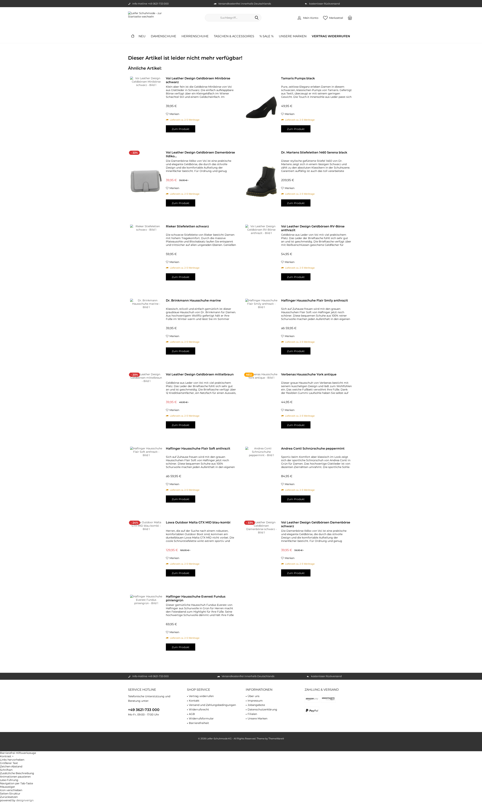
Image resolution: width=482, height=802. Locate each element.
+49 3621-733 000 (143, 710)
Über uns (253, 696)
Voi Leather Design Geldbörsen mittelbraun (200, 374)
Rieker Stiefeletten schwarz (187, 226)
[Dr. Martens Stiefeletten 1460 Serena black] (261, 181)
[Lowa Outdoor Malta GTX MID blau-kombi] (146, 551)
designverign (25, 800)
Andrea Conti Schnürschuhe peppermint (313, 448)
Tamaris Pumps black (298, 78)
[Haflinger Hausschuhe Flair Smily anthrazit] (261, 329)
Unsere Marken (257, 718)
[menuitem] (350, 17)
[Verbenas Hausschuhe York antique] (261, 403)
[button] (241, 756)
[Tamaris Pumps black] (261, 107)
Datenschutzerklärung (262, 709)
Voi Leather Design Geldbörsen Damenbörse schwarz (315, 524)
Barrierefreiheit (199, 723)
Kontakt (194, 700)
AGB (192, 714)
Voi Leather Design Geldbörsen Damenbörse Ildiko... (200, 154)
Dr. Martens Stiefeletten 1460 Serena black (314, 152)
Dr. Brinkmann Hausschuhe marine (193, 300)
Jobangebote (256, 705)
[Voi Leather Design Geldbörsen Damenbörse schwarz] (261, 551)
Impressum (255, 700)
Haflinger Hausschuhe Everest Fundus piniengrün (195, 598)
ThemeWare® (276, 738)
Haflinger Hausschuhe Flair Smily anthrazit (314, 300)
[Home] (133, 36)
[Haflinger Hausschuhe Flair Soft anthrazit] (146, 477)
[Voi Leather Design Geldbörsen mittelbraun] (146, 403)
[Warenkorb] (350, 17)
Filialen (252, 714)
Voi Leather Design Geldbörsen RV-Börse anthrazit (313, 228)
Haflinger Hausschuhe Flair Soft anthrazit (198, 448)
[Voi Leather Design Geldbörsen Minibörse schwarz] (146, 107)
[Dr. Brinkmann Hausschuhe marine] (146, 329)
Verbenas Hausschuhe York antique (308, 374)
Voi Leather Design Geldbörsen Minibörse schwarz (198, 80)
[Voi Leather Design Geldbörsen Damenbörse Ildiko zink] (146, 181)
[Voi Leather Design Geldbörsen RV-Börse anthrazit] (261, 255)
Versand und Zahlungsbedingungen (212, 705)
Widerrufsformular (201, 718)
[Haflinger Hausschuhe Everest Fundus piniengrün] (146, 625)
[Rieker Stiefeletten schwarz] (146, 255)
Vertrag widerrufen (201, 696)
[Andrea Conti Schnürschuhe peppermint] (261, 477)
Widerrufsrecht (199, 709)
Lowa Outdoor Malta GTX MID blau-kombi (198, 522)
